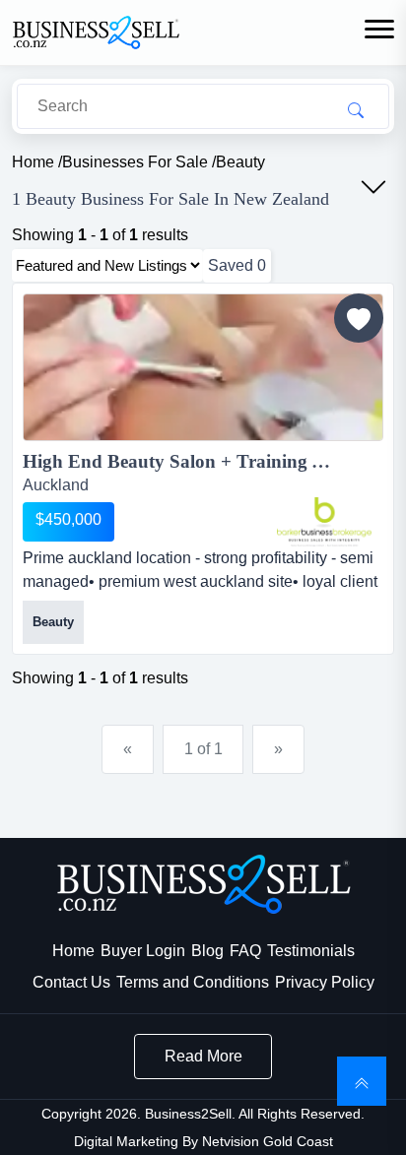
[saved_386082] (358, 318)
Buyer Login (143, 950)
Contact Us (71, 982)
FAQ (245, 950)
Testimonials (311, 950)
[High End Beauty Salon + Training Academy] (203, 370)
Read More (203, 1056)
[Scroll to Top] (361, 1081)
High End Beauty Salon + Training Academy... (203, 461)
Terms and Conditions (192, 982)
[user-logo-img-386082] (324, 521)
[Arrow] (373, 187)
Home (73, 950)
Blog (207, 950)
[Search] (356, 109)
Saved (237, 265)
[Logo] (95, 31)
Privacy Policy (324, 982)
